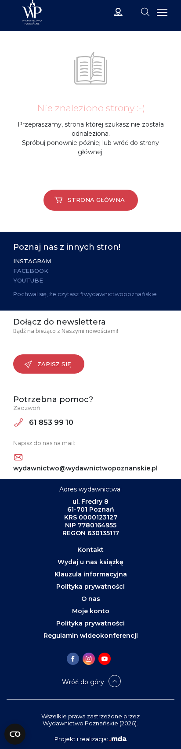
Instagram (32, 261)
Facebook (30, 270)
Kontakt (90, 550)
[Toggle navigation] (145, 11)
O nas (90, 599)
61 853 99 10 (50, 422)
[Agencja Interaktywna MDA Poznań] (117, 738)
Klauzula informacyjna (90, 574)
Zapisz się (54, 363)
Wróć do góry (83, 682)
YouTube (28, 280)
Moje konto (90, 611)
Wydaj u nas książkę (90, 562)
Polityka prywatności (90, 586)
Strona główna (96, 199)
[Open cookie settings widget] (14, 734)
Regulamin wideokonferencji (90, 635)
